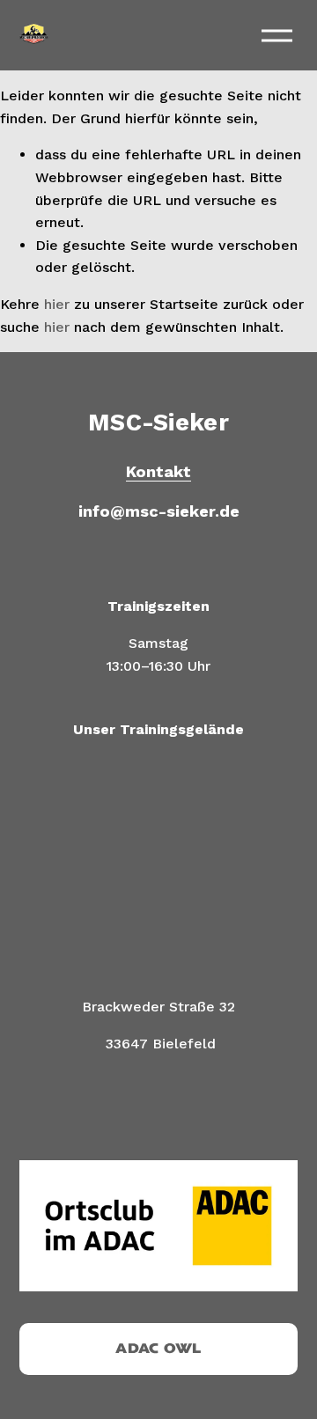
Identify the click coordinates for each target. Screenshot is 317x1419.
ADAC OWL (158, 1349)
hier (57, 304)
